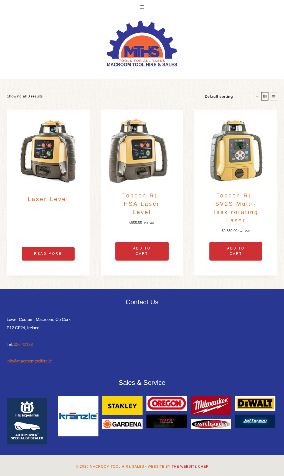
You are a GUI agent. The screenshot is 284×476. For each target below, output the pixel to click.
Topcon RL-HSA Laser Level (142, 203)
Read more (48, 254)
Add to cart (142, 251)
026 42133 (23, 344)
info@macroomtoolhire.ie (29, 361)
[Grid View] (264, 96)
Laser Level (48, 199)
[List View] (273, 96)
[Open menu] (142, 6)
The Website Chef (190, 467)
